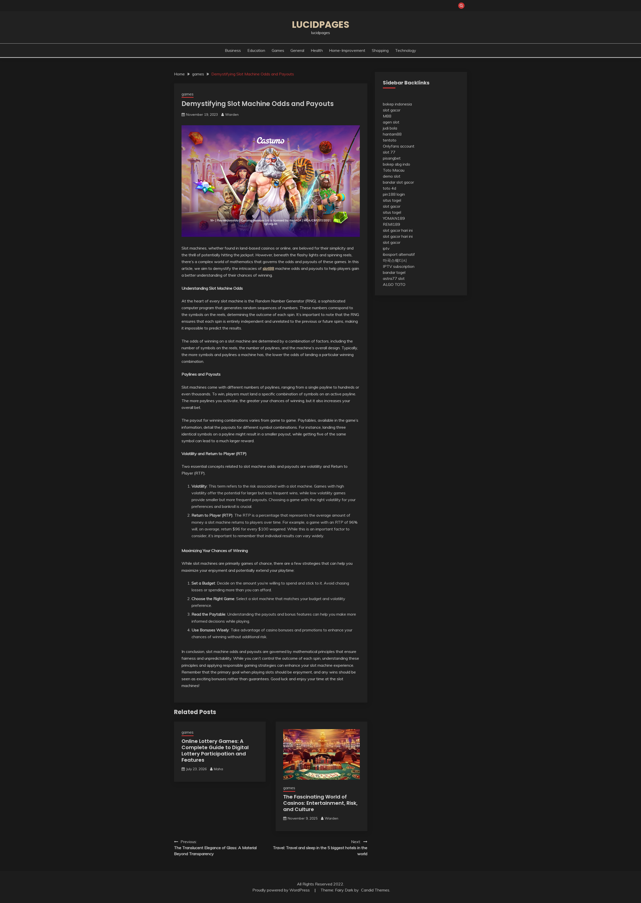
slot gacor (391, 109)
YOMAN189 (394, 218)
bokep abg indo (396, 164)
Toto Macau (393, 170)
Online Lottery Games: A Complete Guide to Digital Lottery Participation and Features (215, 750)
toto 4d (389, 188)
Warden (232, 114)
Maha (218, 769)
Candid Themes (375, 889)
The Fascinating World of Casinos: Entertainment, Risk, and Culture (320, 803)
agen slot (391, 122)
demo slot (391, 176)
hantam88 (392, 134)
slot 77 (389, 152)
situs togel (392, 200)
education (256, 50)
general (297, 50)
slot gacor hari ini (398, 230)
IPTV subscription (398, 266)
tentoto (389, 140)
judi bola (390, 128)
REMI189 (391, 224)
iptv (386, 248)
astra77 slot (394, 278)
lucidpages (320, 24)
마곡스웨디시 (395, 260)
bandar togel (394, 272)
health (317, 50)
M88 (387, 116)
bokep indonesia (397, 103)
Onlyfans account (398, 146)
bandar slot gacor (398, 182)
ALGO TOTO (394, 284)
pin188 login (394, 194)
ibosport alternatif (399, 254)
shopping (380, 50)
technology (405, 50)
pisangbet (392, 158)
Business (233, 50)
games (278, 50)
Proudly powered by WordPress (281, 889)
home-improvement (347, 50)
